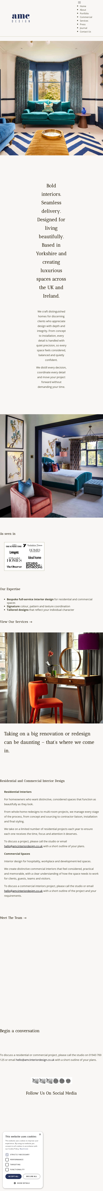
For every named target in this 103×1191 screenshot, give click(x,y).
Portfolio (84, 13)
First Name (29, 595)
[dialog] (23, 1160)
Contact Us (85, 31)
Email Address (30, 585)
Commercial (86, 17)
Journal (83, 28)
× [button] (40, 1135)
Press (83, 24)
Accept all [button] (13, 1176)
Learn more (51, 619)
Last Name (29, 606)
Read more (24, 1149)
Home (83, 6)
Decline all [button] (31, 1176)
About (83, 9)
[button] (22, 1183)
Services (84, 20)
